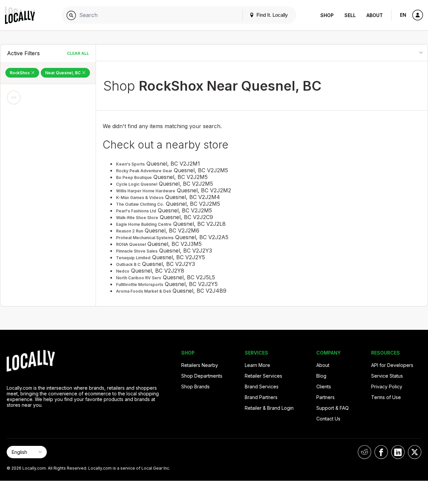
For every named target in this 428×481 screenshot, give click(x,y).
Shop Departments (201, 376)
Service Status (387, 376)
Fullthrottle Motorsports (139, 284)
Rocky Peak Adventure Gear (144, 170)
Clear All (78, 53)
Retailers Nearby (199, 365)
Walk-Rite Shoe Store (137, 217)
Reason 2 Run (129, 230)
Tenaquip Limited (133, 257)
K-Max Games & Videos (140, 197)
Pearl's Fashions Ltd (136, 210)
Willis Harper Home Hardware (145, 190)
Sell (350, 15)
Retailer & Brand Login (269, 408)
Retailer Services (263, 376)
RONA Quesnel (131, 244)
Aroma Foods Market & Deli (143, 291)
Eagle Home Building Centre (144, 224)
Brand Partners (261, 397)
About (374, 15)
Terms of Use (386, 397)
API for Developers (392, 365)
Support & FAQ (332, 408)
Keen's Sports (130, 164)
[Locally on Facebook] (381, 452)
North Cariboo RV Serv (138, 277)
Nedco (122, 271)
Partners (325, 397)
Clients (323, 386)
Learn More (257, 365)
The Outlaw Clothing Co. (140, 204)
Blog (321, 376)
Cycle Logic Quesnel (136, 184)
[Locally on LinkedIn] (398, 452)
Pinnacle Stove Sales (136, 251)
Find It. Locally (271, 15)
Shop (327, 15)
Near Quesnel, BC (63, 72)
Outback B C (128, 264)
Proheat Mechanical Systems (145, 237)
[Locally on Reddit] (364, 452)
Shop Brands (195, 386)
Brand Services (262, 386)
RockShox (20, 72)
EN (403, 15)
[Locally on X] (414, 452)
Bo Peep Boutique (134, 177)
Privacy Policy (386, 386)
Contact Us (328, 418)
